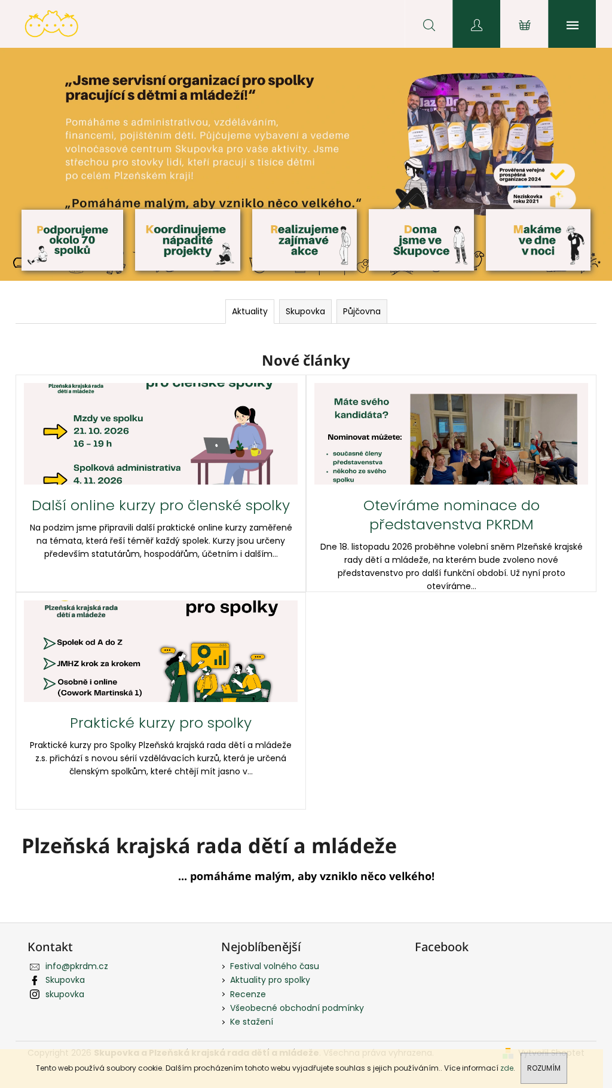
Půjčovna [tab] (362, 311)
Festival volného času (274, 966)
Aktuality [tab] (250, 311)
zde (506, 1068)
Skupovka (65, 980)
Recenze (248, 994)
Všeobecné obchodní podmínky (297, 1008)
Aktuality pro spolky (270, 980)
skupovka (64, 994)
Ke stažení (251, 1022)
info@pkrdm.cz (76, 966)
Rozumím (544, 1068)
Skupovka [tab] (305, 311)
